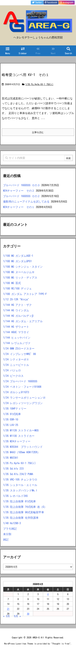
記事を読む (38, 132)
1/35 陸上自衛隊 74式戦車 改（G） (25, 506)
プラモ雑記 (10, 528)
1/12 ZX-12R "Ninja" (16, 299)
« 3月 (6, 616)
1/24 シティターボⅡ (16, 359)
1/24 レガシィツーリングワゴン (23, 403)
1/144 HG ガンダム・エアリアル (23, 321)
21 (8, 609)
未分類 (7, 534)
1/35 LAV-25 (10, 425)
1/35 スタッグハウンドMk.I (20, 490)
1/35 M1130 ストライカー (18, 435)
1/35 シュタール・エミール (20, 485)
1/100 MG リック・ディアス (20, 277)
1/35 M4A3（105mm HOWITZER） (21, 452)
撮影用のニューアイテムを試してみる (26, 201)
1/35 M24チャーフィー (16, 441)
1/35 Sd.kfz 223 (13, 468)
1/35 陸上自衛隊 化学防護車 (21, 517)
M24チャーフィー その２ (18, 190)
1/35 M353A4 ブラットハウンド (23, 446)
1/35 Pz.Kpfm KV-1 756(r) (39, 84)
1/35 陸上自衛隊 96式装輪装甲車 (23, 512)
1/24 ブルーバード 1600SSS (20, 381)
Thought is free (60, 643)
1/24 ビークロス (13, 375)
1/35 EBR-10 (10, 419)
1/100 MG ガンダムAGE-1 (18, 255)
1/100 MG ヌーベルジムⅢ (18, 272)
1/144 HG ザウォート (16, 326)
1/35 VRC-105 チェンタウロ (20, 479)
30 (28, 613)
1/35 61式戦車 (12, 414)
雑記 (6, 539)
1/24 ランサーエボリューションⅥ (24, 397)
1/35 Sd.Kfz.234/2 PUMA (18, 474)
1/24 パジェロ (12, 370)
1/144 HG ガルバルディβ (18, 315)
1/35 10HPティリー (14, 408)
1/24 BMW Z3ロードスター (18, 348)
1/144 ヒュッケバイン (16, 337)
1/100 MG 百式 (12, 283)
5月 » (17, 616)
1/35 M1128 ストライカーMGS (21, 430)
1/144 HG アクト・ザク (17, 304)
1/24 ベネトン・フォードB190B (22, 386)
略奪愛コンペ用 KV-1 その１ (25, 74)
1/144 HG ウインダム (16, 310)
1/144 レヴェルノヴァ (16, 343)
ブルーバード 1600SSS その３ (21, 185)
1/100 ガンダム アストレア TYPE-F (25, 294)
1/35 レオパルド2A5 (15, 496)
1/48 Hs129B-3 (12, 523)
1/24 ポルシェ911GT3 (16, 392)
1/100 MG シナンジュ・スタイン (23, 266)
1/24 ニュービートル (16, 365)
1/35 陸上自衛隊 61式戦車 (19, 501)
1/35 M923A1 (10, 457)
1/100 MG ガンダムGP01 (17, 261)
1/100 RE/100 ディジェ (17, 288)
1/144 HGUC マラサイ (16, 332)
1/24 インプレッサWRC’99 (19, 354)
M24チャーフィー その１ (18, 207)
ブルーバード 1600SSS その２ (21, 196)
